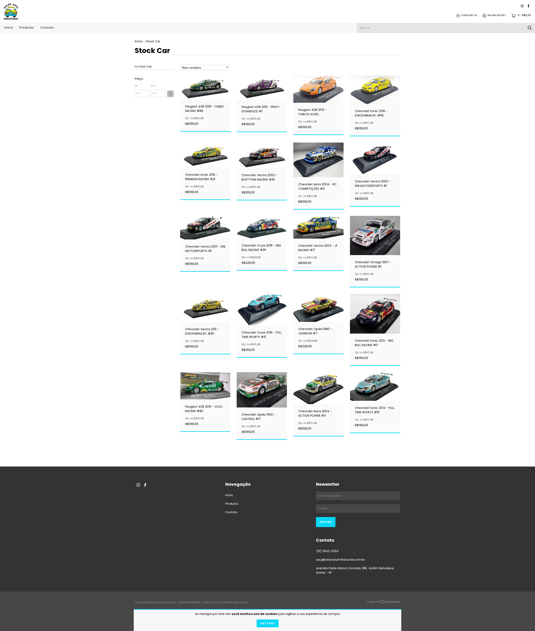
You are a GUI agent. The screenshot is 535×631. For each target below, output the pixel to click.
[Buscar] (529, 28)
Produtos (26, 27)
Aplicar (170, 94)
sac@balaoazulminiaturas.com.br (340, 560)
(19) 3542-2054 (327, 551)
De (136, 85)
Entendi (267, 623)
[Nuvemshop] (383, 603)
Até (153, 85)
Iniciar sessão (497, 15)
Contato (47, 27)
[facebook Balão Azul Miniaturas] (528, 6)
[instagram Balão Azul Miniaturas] (522, 6)
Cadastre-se (469, 15)
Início (8, 27)
